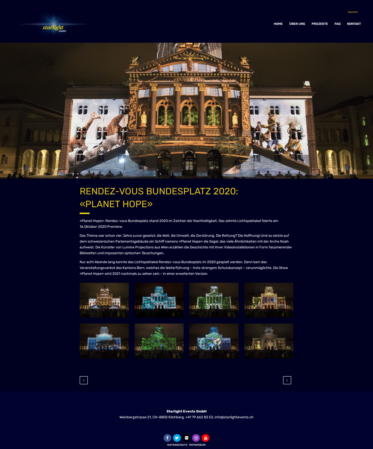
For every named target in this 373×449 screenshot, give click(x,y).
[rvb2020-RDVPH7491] (214, 300)
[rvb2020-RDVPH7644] (214, 341)
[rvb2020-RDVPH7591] (159, 300)
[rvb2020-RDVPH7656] (104, 341)
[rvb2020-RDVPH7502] (159, 341)
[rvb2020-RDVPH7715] (269, 300)
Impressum (197, 444)
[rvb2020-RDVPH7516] (104, 300)
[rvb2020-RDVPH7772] (269, 341)
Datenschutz (177, 444)
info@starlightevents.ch (234, 417)
